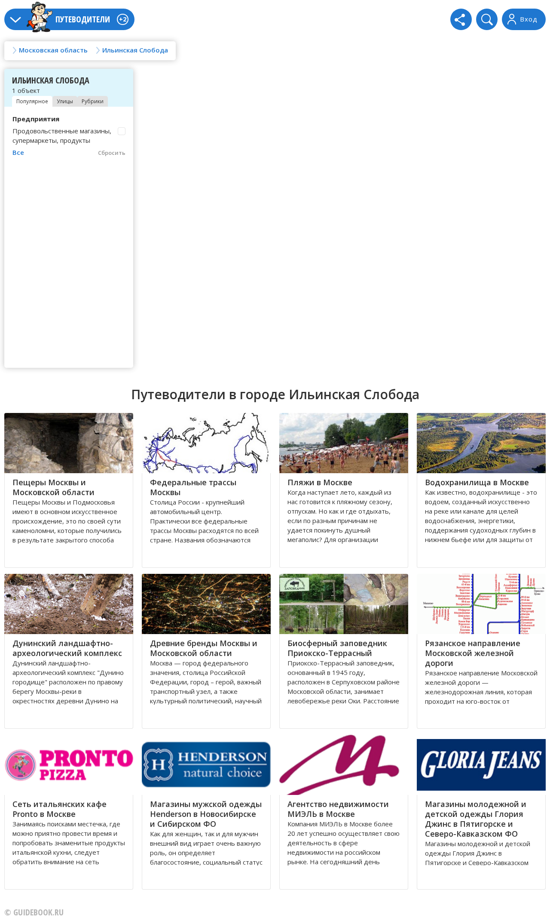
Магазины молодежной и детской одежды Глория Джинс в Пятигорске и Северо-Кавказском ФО (475, 819)
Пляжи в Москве (319, 482)
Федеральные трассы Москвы (193, 487)
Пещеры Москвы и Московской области (53, 487)
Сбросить (111, 152)
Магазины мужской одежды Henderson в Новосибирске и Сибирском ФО (206, 814)
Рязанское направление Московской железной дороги (472, 653)
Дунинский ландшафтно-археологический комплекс (67, 648)
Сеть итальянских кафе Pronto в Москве (59, 809)
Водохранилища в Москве (477, 482)
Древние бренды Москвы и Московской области (203, 648)
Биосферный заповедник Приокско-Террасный (337, 648)
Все (18, 152)
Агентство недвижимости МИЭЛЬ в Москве (338, 809)
